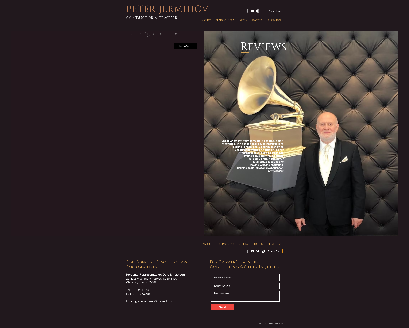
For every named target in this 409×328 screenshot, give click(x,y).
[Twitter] (258, 251)
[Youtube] (253, 11)
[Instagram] (258, 11)
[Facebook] (247, 11)
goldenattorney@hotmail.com (154, 301)
